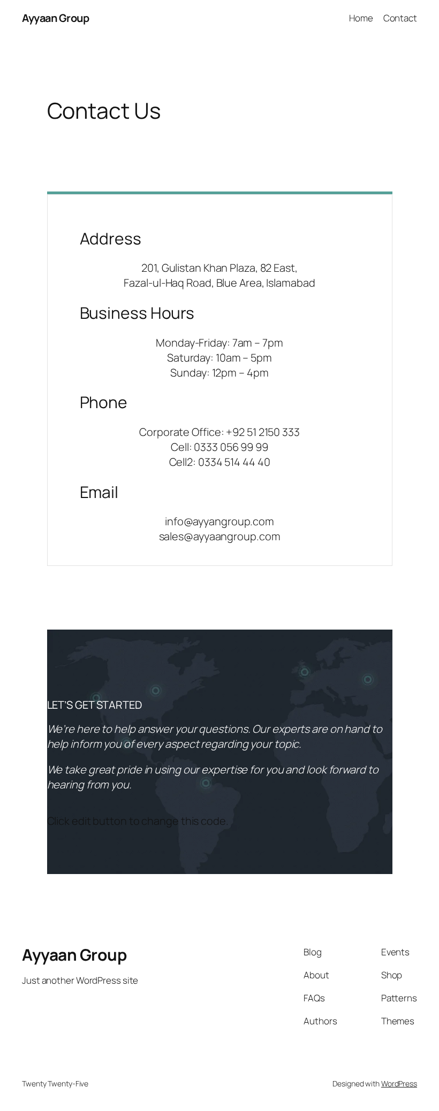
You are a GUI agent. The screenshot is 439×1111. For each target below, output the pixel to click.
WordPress (399, 1083)
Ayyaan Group (55, 18)
